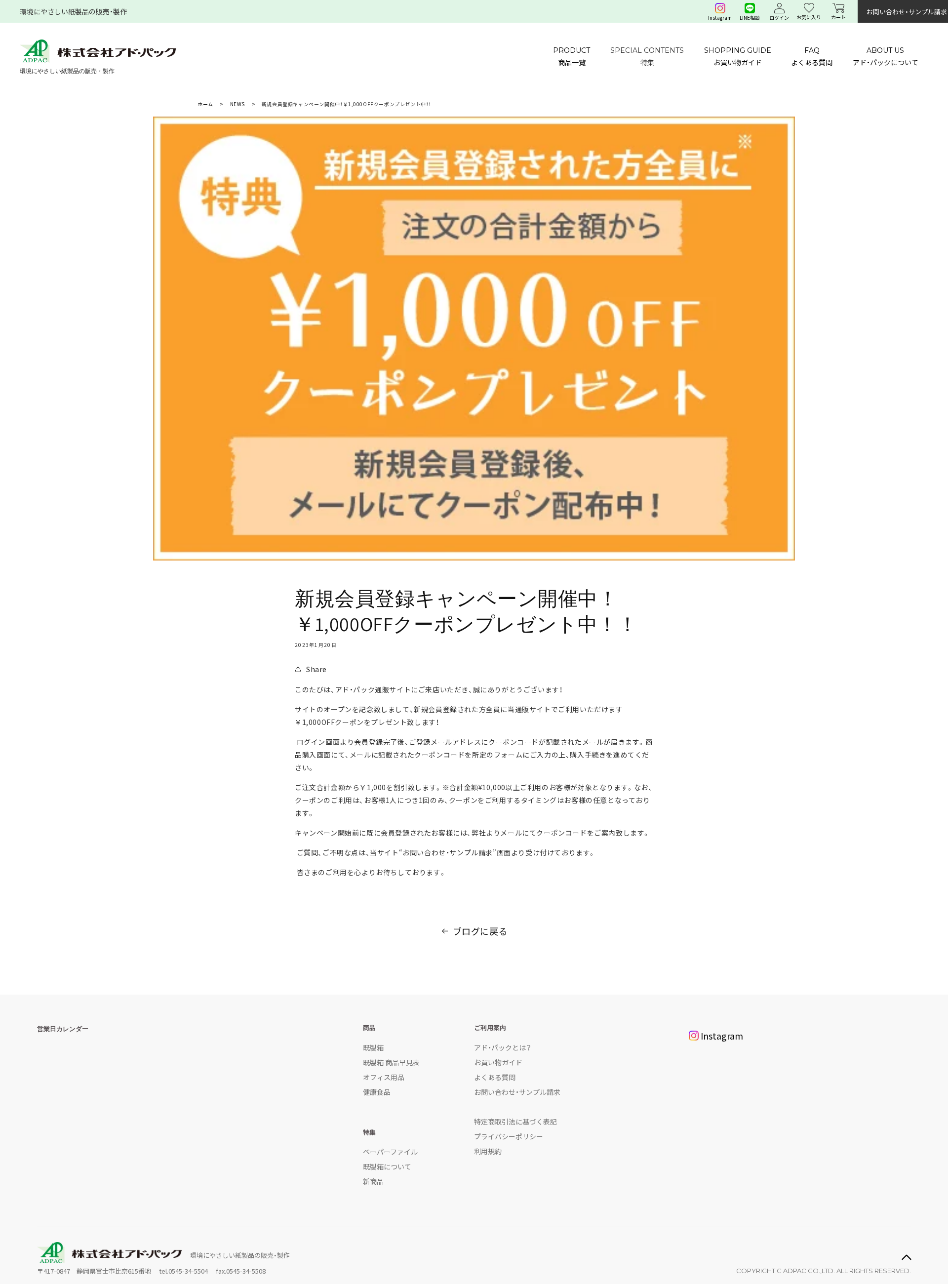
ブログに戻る (480, 930)
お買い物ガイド (498, 1062)
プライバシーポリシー (508, 1136)
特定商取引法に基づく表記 (515, 1121)
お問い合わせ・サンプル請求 (517, 1092)
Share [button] (316, 669)
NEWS (237, 104)
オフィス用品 (383, 1077)
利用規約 (488, 1151)
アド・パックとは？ (502, 1047)
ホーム (205, 104)
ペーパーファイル (390, 1152)
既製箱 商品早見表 (391, 1062)
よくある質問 (494, 1077)
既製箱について (387, 1166)
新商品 (373, 1181)
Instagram (722, 1035)
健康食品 (377, 1092)
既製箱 (373, 1047)
